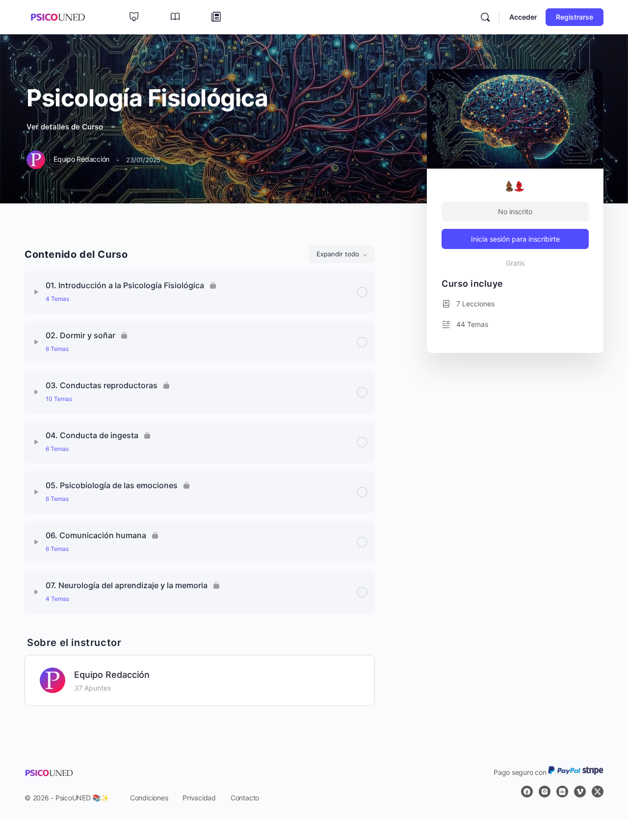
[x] (597, 791)
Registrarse (574, 17)
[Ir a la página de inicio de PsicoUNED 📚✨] (58, 16)
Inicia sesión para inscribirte (515, 239)
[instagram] (544, 791)
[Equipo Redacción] (52, 679)
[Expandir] (36, 292)
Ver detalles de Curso (65, 126)
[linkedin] (562, 791)
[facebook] (527, 791)
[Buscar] (485, 17)
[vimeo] (580, 791)
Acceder (523, 17)
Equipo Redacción (112, 675)
